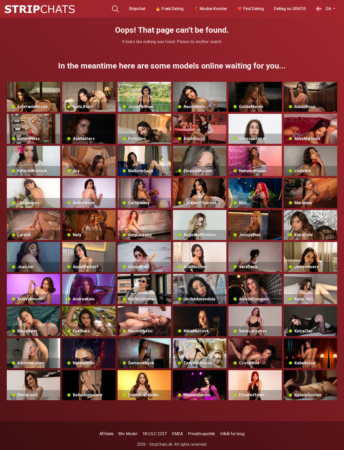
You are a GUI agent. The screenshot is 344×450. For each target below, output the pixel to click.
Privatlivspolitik (201, 433)
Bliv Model (127, 433)
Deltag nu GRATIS (290, 8)
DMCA (177, 433)
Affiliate (106, 433)
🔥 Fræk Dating (169, 8)
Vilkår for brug (232, 433)
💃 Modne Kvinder (210, 8)
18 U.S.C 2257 (154, 433)
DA (327, 8)
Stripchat (137, 8)
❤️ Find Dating (250, 8)
